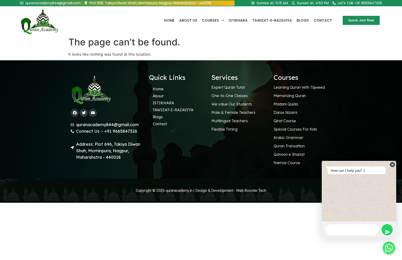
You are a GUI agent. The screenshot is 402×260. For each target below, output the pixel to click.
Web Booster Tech (250, 190)
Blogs (303, 20)
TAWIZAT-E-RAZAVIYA (272, 20)
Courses (210, 20)
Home (169, 20)
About (158, 96)
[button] (392, 164)
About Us (188, 20)
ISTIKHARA (238, 20)
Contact (323, 20)
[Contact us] (389, 248)
